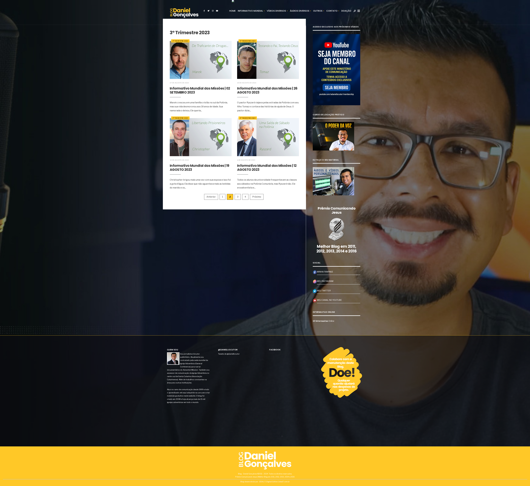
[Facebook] (204, 11)
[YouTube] (217, 11)
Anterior (211, 196)
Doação (346, 10)
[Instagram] (213, 11)
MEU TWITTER (324, 290)
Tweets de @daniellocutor (229, 354)
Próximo (256, 196)
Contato (331, 10)
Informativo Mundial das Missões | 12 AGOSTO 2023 (266, 167)
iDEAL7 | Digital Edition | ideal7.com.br (274, 482)
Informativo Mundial (250, 10)
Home (232, 10)
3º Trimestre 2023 (180, 41)
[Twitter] (208, 11)
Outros (317, 10)
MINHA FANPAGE (325, 272)
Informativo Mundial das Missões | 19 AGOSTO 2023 (199, 167)
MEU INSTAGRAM (325, 281)
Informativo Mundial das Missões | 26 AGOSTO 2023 (267, 90)
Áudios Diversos (299, 10)
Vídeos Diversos (276, 10)
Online (323, 321)
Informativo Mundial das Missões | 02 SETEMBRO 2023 (200, 90)
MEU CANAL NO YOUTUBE (329, 300)
